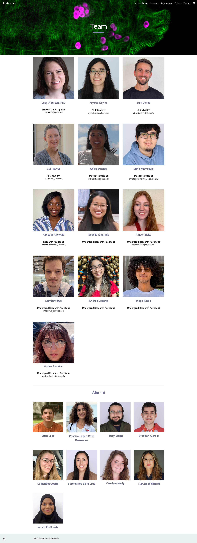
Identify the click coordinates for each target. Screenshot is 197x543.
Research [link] (154, 3)
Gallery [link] (178, 3)
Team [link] (144, 3)
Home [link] (136, 3)
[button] (194, 3)
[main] (98, 27)
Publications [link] (166, 3)
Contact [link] (187, 3)
